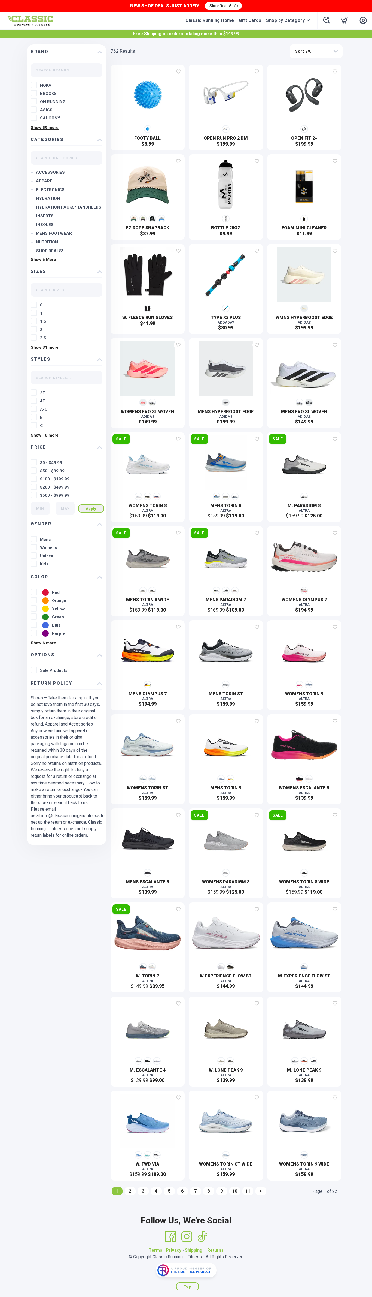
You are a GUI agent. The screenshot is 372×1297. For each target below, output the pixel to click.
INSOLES (45, 224)
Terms (155, 1250)
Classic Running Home (209, 20)
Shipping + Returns (204, 1250)
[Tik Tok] (202, 1237)
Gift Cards (250, 20)
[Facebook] (170, 1237)
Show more (45, 127)
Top (187, 1286)
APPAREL (45, 181)
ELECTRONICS (50, 189)
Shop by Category (285, 20)
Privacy (173, 1250)
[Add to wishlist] (178, 71)
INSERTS (45, 215)
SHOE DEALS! (49, 250)
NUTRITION (47, 242)
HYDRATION (48, 198)
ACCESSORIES (50, 172)
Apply (91, 509)
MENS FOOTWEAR (54, 233)
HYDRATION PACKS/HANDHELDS (68, 207)
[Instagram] (187, 1237)
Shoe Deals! (220, 6)
